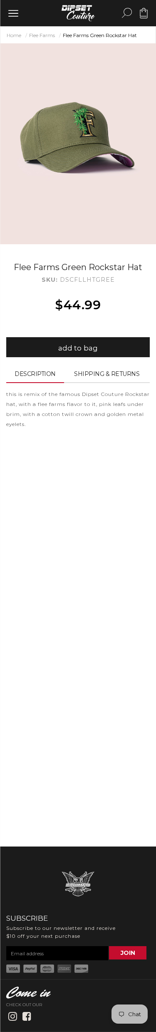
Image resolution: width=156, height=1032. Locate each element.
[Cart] (144, 16)
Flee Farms (42, 35)
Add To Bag (78, 348)
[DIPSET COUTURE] (78, 13)
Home (14, 35)
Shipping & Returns (106, 374)
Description (35, 374)
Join (128, 953)
